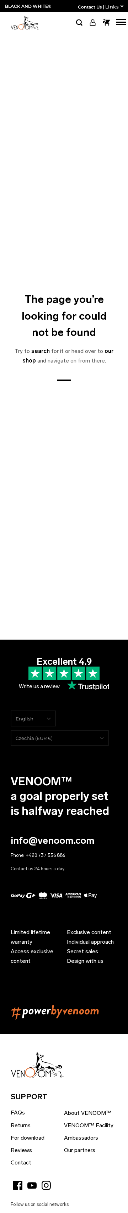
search (40, 351)
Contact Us (90, 7)
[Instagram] (46, 1185)
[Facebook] (17, 1185)
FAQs (18, 1112)
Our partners (79, 1150)
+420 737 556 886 (45, 855)
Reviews (21, 1150)
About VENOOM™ (87, 1113)
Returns (21, 1125)
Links (112, 7)
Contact (21, 1162)
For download (27, 1137)
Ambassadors (81, 1137)
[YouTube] (32, 1185)
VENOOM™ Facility (88, 1125)
